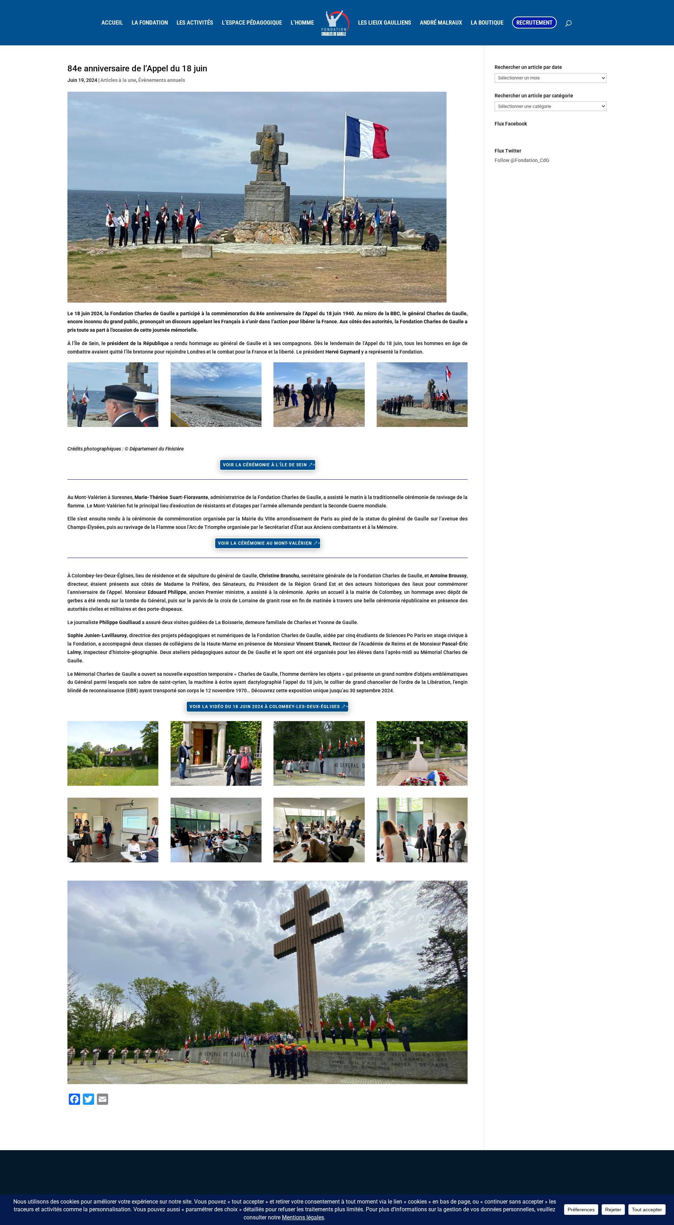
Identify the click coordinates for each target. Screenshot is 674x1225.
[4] (422, 786)
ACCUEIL (112, 23)
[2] (216, 786)
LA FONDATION (150, 23)
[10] (112, 427)
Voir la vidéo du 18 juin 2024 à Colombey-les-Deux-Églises (265, 706)
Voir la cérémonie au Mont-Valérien (265, 543)
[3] (318, 786)
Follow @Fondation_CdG (522, 160)
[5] (112, 862)
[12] (318, 427)
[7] (318, 862)
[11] (216, 427)
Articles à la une (118, 80)
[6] (216, 862)
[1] (112, 786)
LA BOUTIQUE (487, 23)
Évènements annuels (161, 80)
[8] (422, 862)
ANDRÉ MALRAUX (441, 23)
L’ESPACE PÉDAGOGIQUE (252, 23)
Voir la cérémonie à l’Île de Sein (265, 464)
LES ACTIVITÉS (195, 23)
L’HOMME (302, 23)
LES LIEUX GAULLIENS (384, 23)
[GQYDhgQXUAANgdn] (422, 427)
